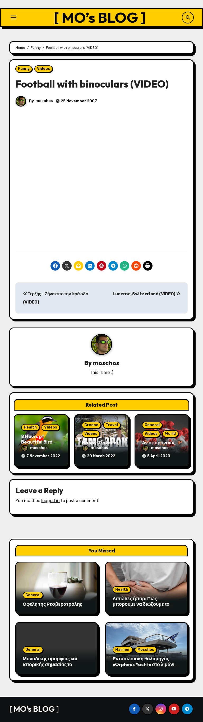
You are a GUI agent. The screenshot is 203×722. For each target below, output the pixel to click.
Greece (91, 425)
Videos (43, 68)
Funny (24, 68)
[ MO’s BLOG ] (100, 17)
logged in (50, 500)
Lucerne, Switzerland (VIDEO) (144, 293)
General (152, 425)
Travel (112, 425)
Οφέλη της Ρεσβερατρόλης (52, 604)
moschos (44, 101)
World (170, 433)
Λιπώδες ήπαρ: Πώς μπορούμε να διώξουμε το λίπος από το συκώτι (141, 604)
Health (30, 427)
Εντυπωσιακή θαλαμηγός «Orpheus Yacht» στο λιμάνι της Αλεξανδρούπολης (143, 664)
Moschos (145, 649)
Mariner (122, 649)
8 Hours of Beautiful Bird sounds (37, 442)
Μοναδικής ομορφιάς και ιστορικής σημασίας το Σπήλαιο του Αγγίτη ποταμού (54, 664)
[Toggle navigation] (13, 17)
